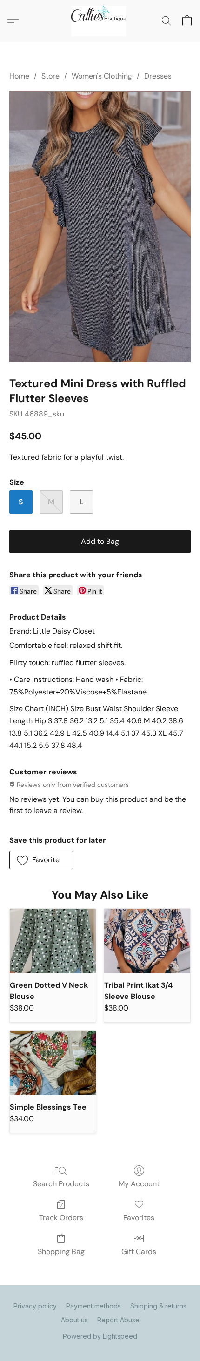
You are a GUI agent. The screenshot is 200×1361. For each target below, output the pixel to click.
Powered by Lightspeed (100, 1336)
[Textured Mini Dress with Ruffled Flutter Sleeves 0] (100, 226)
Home (19, 76)
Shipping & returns (158, 1306)
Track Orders (61, 1217)
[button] (100, 21)
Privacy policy (35, 1306)
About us (74, 1320)
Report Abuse (118, 1320)
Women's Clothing (102, 76)
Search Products (61, 1184)
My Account (139, 1184)
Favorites (138, 1217)
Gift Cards (138, 1251)
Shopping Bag (61, 1251)
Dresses (158, 76)
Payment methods (93, 1306)
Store (50, 76)
